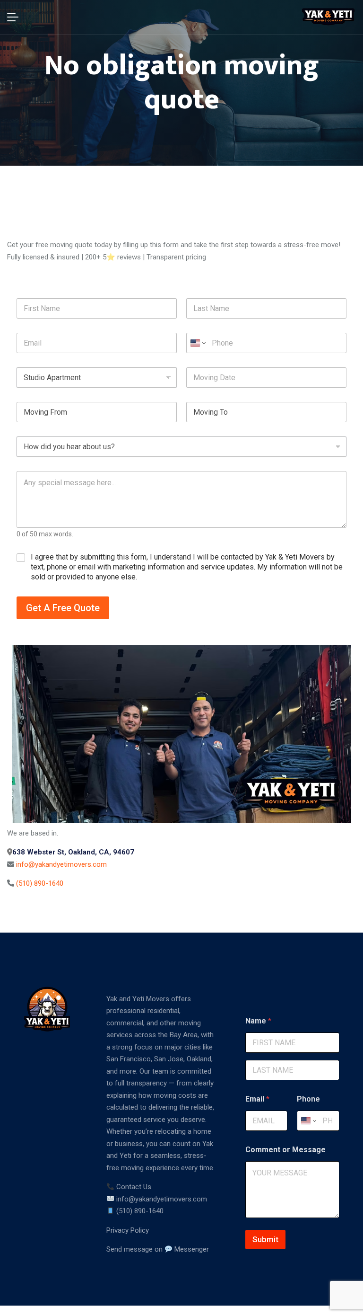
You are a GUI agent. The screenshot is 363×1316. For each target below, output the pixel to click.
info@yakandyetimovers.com (61, 864)
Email (257, 1098)
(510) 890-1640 (39, 883)
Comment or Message (285, 1149)
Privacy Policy (127, 1230)
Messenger (191, 1249)
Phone (308, 1098)
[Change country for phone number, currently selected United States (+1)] (197, 343)
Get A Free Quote (63, 608)
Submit (265, 1239)
